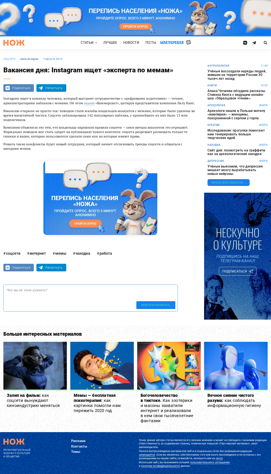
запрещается (147, 454)
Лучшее (110, 43)
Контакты (79, 446)
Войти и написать (155, 305)
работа (106, 253)
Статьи (87, 43)
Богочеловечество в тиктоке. (167, 408)
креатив (213, 125)
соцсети (9, 59)
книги (212, 85)
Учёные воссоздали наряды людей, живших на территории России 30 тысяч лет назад (236, 75)
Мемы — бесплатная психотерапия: (97, 403)
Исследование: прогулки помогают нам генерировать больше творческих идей (236, 134)
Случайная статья (188, 42)
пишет (89, 103)
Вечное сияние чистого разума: (234, 400)
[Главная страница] (14, 43)
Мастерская (171, 42)
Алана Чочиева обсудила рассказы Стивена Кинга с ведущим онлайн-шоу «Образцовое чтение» (236, 94)
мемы (60, 253)
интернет (38, 253)
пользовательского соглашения (210, 462)
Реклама (78, 441)
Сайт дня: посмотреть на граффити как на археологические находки (236, 152)
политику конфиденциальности (160, 465)
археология (216, 105)
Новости (131, 43)
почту (219, 458)
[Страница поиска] (266, 42)
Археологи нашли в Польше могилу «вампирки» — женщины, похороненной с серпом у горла (236, 114)
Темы (75, 452)
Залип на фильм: (33, 400)
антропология (218, 65)
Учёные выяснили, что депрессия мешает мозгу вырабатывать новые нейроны (235, 170)
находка (83, 253)
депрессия (215, 160)
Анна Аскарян (29, 58)
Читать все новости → (228, 182)
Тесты (150, 43)
